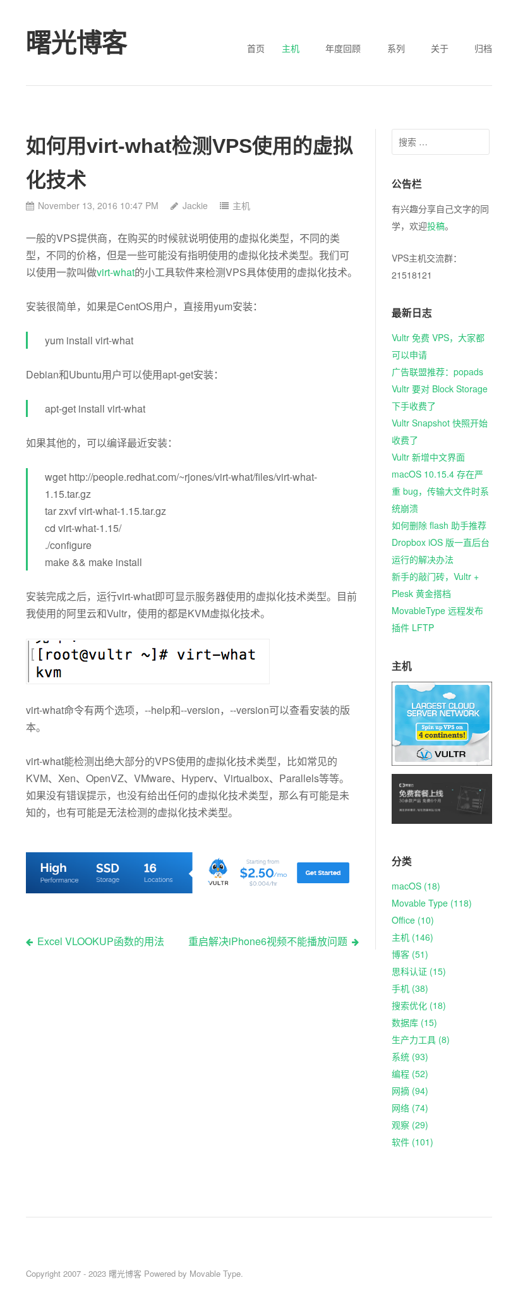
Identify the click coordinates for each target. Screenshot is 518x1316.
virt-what (116, 272)
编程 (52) (410, 1073)
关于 (440, 48)
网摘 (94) (410, 1090)
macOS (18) (416, 885)
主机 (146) (412, 937)
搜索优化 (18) (419, 1005)
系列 (396, 48)
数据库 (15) (414, 1022)
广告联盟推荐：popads (437, 371)
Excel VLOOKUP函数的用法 (100, 941)
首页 (256, 48)
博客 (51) (410, 954)
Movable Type (215, 1273)
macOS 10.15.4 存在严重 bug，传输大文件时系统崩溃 (440, 491)
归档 (483, 48)
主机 (290, 48)
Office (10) (413, 920)
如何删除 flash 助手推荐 (439, 525)
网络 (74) (410, 1107)
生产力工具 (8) (421, 1039)
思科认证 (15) (419, 971)
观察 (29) (410, 1124)
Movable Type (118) (432, 902)
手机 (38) (410, 988)
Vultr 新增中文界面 (428, 456)
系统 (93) (410, 1056)
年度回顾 (343, 48)
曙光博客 (125, 1273)
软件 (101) (412, 1141)
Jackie (195, 205)
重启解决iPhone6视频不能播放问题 (267, 941)
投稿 (436, 225)
